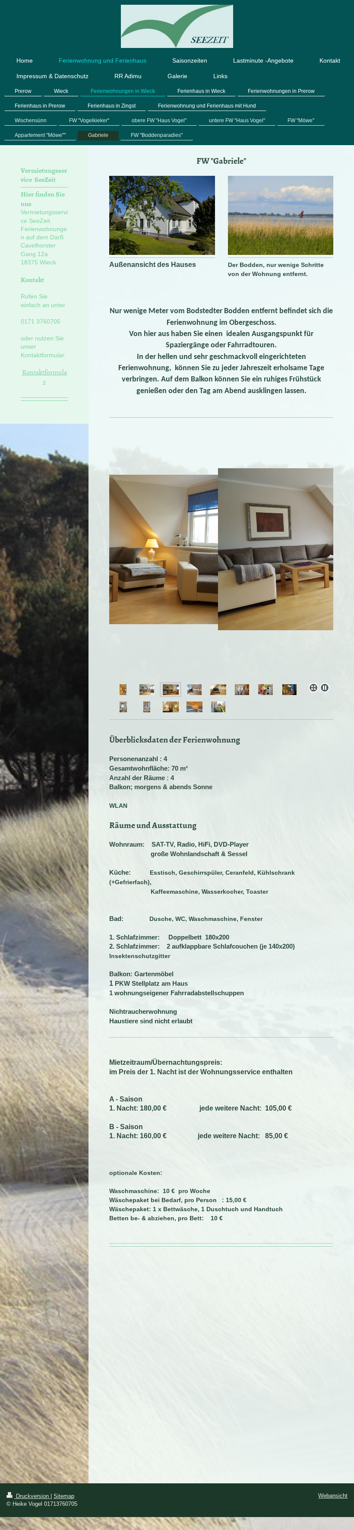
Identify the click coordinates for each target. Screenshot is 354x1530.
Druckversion (32, 1496)
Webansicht (333, 1495)
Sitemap (64, 1496)
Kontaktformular (44, 377)
